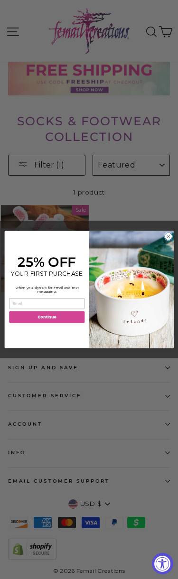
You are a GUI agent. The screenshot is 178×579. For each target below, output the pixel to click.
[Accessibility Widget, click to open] (162, 563)
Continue (46, 316)
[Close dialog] (168, 236)
